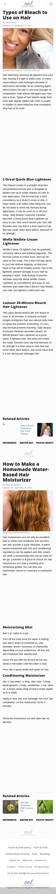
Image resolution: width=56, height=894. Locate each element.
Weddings (45, 853)
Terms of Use (25, 866)
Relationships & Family (17, 853)
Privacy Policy (42, 866)
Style (34, 853)
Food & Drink (41, 847)
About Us (14, 860)
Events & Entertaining (19, 847)
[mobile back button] (5, 4)
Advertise (27, 860)
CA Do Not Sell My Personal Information (28, 873)
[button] (5, 4)
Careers (11, 866)
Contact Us (40, 860)
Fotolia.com (35, 70)
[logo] (28, 4)
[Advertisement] (28, 147)
